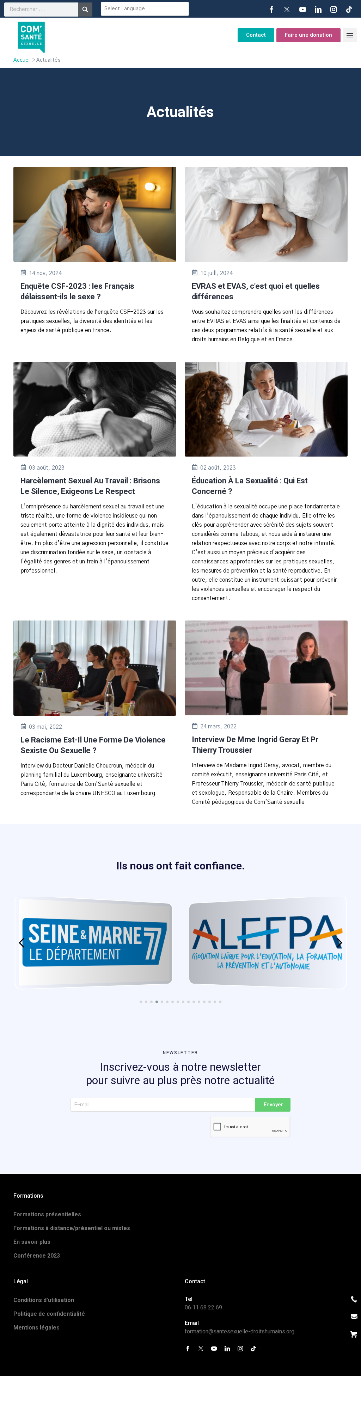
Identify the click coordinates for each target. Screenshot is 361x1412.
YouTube (302, 9)
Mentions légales (36, 1327)
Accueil (22, 60)
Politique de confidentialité (49, 1313)
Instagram (333, 9)
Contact (256, 35)
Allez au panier (354, 1334)
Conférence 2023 (36, 1255)
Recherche (85, 9)
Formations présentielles (47, 1214)
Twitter (287, 9)
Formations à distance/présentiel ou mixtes (71, 1228)
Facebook (271, 9)
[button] (21, 942)
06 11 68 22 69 (203, 1307)
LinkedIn (318, 9)
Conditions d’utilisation (43, 1300)
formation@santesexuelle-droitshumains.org (239, 1331)
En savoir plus (31, 1242)
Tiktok (349, 9)
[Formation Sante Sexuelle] (31, 35)
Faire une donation (308, 35)
